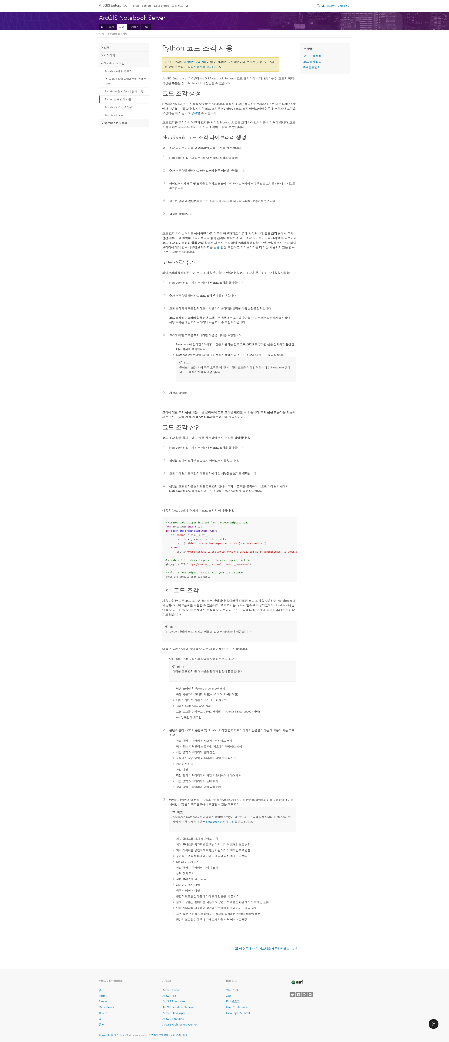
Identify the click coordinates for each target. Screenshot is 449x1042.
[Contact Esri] (310, 994)
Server (103, 1001)
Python (134, 26)
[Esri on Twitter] (292, 994)
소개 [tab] (106, 47)
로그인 (330, 5)
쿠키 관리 (175, 1035)
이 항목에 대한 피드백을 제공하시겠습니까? (268, 948)
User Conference (237, 1007)
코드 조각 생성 (312, 56)
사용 (122, 26)
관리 (146, 26)
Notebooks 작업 (118, 33)
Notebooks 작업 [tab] (114, 63)
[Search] (318, 5)
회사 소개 (232, 990)
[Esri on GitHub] (304, 994)
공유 (194, 113)
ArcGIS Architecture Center (179, 1024)
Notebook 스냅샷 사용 (118, 107)
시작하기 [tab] (109, 55)
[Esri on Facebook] (298, 994)
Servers (146, 5)
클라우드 (177, 5)
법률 (185, 1035)
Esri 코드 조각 (311, 67)
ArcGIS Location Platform (178, 1007)
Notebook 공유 (114, 115)
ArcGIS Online (171, 990)
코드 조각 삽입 (312, 61)
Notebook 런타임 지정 (220, 821)
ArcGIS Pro (169, 995)
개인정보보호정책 (158, 1035)
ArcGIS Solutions (173, 1018)
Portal (135, 5)
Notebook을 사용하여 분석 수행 (124, 91)
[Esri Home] (297, 982)
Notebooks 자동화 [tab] (115, 123)
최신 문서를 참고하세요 (205, 66)
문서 (102, 1024)
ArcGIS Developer (173, 1013)
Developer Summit (238, 1013)
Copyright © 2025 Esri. (112, 1035)
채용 (229, 995)
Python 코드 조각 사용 (118, 99)
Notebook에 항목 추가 (118, 71)
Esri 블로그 (233, 1001)
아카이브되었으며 (194, 62)
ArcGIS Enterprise (113, 5)
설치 (111, 26)
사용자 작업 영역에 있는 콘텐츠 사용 (125, 81)
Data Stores (161, 5)
